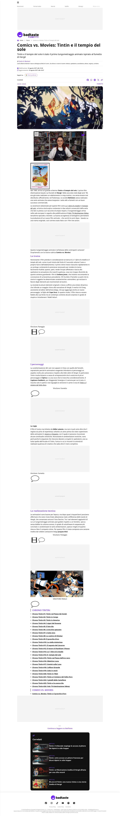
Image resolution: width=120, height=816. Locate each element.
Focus (28, 40)
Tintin (19, 84)
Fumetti (100, 84)
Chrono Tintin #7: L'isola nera (43, 633)
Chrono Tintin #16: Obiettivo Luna (45, 661)
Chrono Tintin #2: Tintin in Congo (45, 617)
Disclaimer (68, 807)
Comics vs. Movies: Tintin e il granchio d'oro (49, 694)
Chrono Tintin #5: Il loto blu (43, 626)
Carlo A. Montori (24, 61)
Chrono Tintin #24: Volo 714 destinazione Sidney (51, 686)
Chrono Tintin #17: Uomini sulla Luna (46, 664)
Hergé (24, 84)
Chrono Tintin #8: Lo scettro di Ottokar (47, 636)
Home (21, 40)
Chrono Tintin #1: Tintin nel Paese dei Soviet (49, 614)
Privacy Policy (52, 807)
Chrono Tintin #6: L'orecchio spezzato (46, 630)
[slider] (56, 159)
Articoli (52, 743)
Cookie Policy (60, 807)
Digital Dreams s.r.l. (42, 809)
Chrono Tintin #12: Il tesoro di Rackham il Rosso (51, 648)
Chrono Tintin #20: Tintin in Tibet (45, 674)
